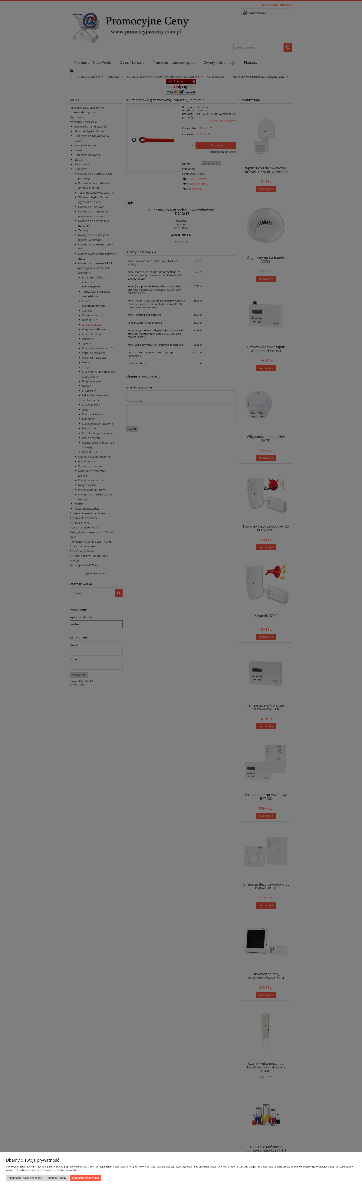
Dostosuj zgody (57, 1177)
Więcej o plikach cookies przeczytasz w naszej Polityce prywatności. (43, 1170)
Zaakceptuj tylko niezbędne (25, 1177)
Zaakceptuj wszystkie (85, 1177)
